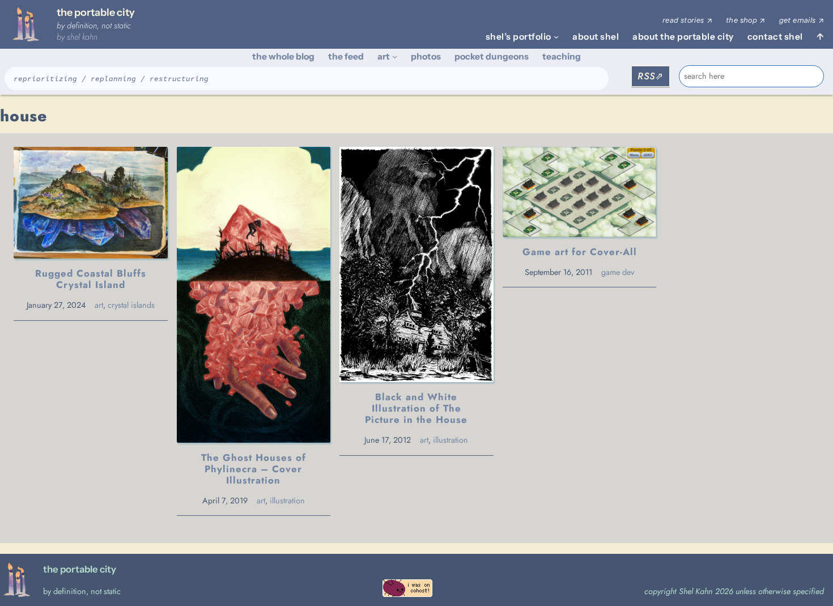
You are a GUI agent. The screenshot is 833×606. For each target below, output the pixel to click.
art (99, 305)
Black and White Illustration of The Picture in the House (416, 408)
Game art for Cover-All (579, 251)
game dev (617, 272)
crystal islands (131, 305)
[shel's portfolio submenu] (556, 36)
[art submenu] (394, 56)
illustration (287, 500)
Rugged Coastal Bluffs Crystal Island (90, 279)
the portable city (96, 12)
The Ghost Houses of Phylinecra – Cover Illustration (253, 469)
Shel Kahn (82, 37)
